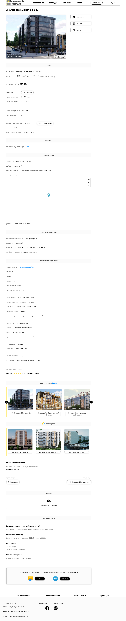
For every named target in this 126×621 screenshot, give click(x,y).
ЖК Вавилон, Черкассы (20, 452)
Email (39, 579)
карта (79, 2)
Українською (115, 3)
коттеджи (53, 2)
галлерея (81, 17)
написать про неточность (47, 76)
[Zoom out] (88, 182)
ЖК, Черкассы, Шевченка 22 (21, 413)
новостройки (38, 2)
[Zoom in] (88, 179)
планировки (27, 92)
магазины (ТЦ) (80, 595)
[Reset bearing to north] (88, 185)
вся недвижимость (24, 595)
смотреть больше (12, 470)
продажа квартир (53, 595)
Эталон (28, 147)
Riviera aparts (13, 482)
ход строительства (45, 123)
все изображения (14, 56)
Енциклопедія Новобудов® (18, 617)
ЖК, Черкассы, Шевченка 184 (79, 482)
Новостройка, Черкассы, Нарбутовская (77, 414)
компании (67, 2)
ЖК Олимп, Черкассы (76, 452)
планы (79, 23)
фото (79, 30)
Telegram (65, 579)
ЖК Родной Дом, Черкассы (48, 452)
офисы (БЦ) (104, 595)
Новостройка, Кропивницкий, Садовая (48, 414)
